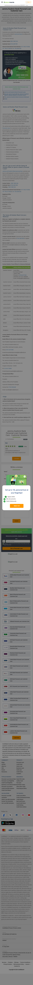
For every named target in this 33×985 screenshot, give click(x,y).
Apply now (17, 506)
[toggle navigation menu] (2, 2)
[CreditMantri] (9, 2)
